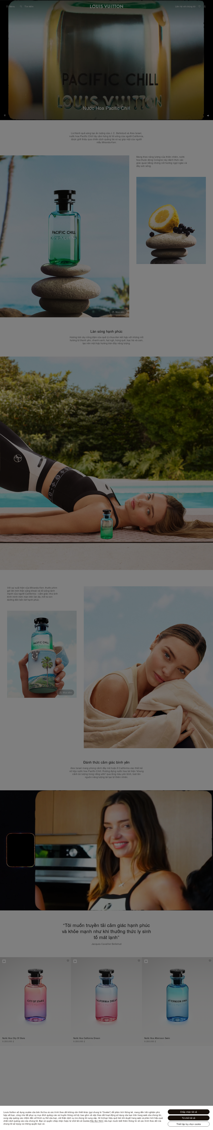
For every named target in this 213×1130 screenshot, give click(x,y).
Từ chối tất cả (188, 1117)
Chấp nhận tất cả (188, 1111)
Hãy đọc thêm (96, 1120)
